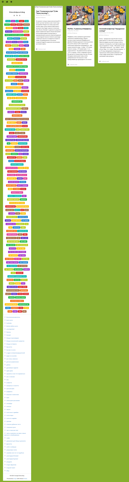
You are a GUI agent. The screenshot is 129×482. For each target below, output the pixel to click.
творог (23, 227)
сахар (17, 213)
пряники (8, 421)
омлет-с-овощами (22, 185)
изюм (15, 80)
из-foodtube (9, 80)
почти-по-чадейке (11, 418)
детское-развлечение (12, 362)
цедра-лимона (22, 287)
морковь (21, 168)
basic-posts (9, 320)
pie (17, 21)
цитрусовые (24, 290)
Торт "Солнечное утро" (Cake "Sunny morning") (47, 12)
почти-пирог (9, 415)
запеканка (11, 77)
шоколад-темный (20, 297)
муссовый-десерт (21, 175)
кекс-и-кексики (10, 376)
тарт (10, 227)
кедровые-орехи (11, 94)
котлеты (23, 112)
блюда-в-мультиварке (12, 338)
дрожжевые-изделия (12, 367)
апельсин (26, 24)
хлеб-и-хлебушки (11, 447)
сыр (27, 224)
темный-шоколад (12, 234)
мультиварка (11, 175)
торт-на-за (12, 248)
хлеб (23, 283)
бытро (20, 42)
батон (26, 28)
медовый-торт (11, 157)
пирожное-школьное (13, 199)
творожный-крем (22, 231)
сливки (23, 213)
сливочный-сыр (23, 217)
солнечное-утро (10, 224)
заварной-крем (23, 73)
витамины (15, 45)
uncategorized (10, 329)
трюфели (26, 269)
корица (17, 112)
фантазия (10, 280)
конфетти (24, 108)
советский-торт (16, 220)
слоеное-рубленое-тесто (13, 424)
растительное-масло (22, 206)
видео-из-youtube (11, 356)
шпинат (8, 308)
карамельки (9, 91)
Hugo (15, 478)
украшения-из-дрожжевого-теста (17, 276)
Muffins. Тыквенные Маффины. (80, 29)
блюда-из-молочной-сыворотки (15, 341)
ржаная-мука (9, 210)
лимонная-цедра (11, 136)
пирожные (23, 199)
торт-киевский (10, 245)
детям (16, 56)
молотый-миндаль (20, 161)
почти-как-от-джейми (12, 412)
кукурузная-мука (10, 129)
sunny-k (7, 24)
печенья (8, 406)
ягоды (15, 311)
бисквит (26, 31)
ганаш (11, 49)
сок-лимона (25, 220)
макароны (14, 143)
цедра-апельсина (12, 287)
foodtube (9, 323)
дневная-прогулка (21, 59)
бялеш (25, 42)
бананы (21, 28)
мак (9, 143)
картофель (17, 91)
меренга (19, 157)
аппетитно (9, 28)
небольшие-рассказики (13, 400)
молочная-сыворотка (17, 164)
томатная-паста (11, 238)
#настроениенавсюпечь (13, 317)
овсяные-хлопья (11, 185)
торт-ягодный (8, 269)
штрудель (14, 308)
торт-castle (24, 238)
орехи (10, 189)
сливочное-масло (11, 217)
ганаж (26, 45)
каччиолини (25, 91)
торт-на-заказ (20, 248)
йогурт (20, 80)
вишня (21, 45)
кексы (25, 94)
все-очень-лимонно (12, 359)
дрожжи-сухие (20, 70)
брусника (23, 38)
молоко (11, 161)
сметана (8, 220)
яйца (20, 311)
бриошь (10, 38)
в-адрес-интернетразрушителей (15, 353)
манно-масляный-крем (22, 150)
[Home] (7, 2)
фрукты (12, 283)
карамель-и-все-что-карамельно (15, 373)
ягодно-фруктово (11, 464)
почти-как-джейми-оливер (17, 203)
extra (13, 21)
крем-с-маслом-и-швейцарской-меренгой (17, 119)
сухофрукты (20, 224)
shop (26, 21)
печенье (23, 189)
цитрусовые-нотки (11, 450)
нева (25, 178)
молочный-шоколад (11, 168)
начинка (20, 178)
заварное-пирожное (12, 73)
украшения (19, 273)
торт (18, 238)
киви (9, 98)
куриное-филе (25, 129)
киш (13, 98)
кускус (17, 133)
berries (8, 21)
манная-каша (24, 147)
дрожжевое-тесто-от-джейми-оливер (17, 66)
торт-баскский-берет (13, 241)
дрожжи (12, 70)
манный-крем (10, 388)
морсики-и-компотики (12, 394)
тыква (13, 273)
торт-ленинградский (21, 245)
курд (17, 129)
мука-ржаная (22, 171)
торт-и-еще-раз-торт (12, 430)
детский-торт (9, 56)
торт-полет (18, 259)
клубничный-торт (17, 101)
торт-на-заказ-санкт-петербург (17, 252)
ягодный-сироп (10, 467)
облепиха (22, 182)
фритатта (24, 280)
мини (25, 157)
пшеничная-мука (10, 206)
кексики (20, 94)
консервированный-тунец (13, 108)
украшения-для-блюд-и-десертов (16, 441)
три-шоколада (18, 269)
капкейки (14, 84)
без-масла (8, 31)
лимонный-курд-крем (22, 140)
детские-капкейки (22, 52)
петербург (16, 189)
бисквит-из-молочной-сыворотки (14, 35)
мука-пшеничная (12, 171)
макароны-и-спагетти (12, 385)
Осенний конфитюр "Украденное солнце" (112, 30)
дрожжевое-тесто (17, 63)
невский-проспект (13, 182)
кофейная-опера (17, 115)
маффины (14, 154)
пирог (24, 196)
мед (20, 154)
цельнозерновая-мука (13, 290)
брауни (27, 35)
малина (17, 147)
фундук (18, 283)
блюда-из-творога (11, 344)
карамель (24, 87)
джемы (8, 365)
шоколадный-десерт (12, 459)
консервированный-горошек (17, 105)
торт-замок (23, 241)
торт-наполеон (13, 255)
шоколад (11, 297)
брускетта (16, 38)
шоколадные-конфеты (17, 301)
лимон (22, 133)
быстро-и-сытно (11, 350)
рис (22, 210)
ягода (9, 311)
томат (25, 234)
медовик (25, 154)
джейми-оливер (24, 56)
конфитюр (11, 112)
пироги (8, 409)
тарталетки (16, 227)
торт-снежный (23, 262)
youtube (13, 24)
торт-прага (25, 259)
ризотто (17, 210)
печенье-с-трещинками (15, 196)
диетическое (11, 59)
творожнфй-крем (11, 231)
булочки (9, 42)
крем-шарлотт (11, 122)
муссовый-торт (12, 178)
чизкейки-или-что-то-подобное (15, 453)
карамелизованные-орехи (13, 87)
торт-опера (22, 255)
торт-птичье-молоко (12, 262)
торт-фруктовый (11, 266)
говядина (17, 49)
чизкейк (26, 294)
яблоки (26, 308)
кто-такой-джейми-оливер (14, 126)
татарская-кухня (11, 427)
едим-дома (9, 370)
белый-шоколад (18, 31)
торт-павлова (9, 259)
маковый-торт (9, 147)
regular (21, 21)
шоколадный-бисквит (11, 304)
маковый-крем (23, 143)
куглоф (25, 126)
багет (15, 28)
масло (8, 154)
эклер (20, 308)
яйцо (24, 311)
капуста (20, 84)
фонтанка (17, 280)
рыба (26, 210)
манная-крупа (10, 150)
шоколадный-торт (23, 304)
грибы (23, 49)
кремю (19, 122)
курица (11, 133)
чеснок (20, 294)
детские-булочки (11, 52)
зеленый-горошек (20, 77)
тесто (20, 234)
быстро (15, 42)
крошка (24, 122)
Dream (25, 478)
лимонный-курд (10, 140)
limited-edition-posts (12, 326)
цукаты (8, 294)
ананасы (19, 24)
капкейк (26, 80)
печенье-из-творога (17, 192)
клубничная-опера (21, 98)
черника (14, 294)
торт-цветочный (22, 266)
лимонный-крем (22, 136)
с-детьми (11, 213)
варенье (8, 45)
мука (26, 168)
